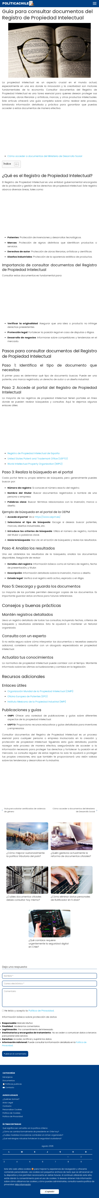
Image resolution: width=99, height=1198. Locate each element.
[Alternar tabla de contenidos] (15, 164)
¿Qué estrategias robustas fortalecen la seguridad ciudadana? (32, 1138)
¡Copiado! (49, 1191)
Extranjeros (8, 1077)
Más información (23, 1184)
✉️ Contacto (8, 1087)
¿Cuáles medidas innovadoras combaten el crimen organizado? (33, 1135)
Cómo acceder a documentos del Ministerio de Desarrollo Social (44, 156)
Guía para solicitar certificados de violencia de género (24, 810)
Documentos (9, 1080)
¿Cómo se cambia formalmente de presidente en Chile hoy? (31, 1131)
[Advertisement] (49, 131)
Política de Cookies (11, 1113)
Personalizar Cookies (12, 1109)
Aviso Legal (8, 1102)
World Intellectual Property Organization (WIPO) (35, 463)
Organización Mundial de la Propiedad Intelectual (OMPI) (40, 691)
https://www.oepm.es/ (47, 516)
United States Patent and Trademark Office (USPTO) (37, 458)
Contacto (7, 1106)
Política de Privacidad (41, 1010)
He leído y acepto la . (29, 1010)
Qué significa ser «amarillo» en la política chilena (25, 1128)
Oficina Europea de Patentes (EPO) (27, 696)
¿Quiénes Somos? (11, 1099)
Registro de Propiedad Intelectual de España (33, 453)
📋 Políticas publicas (12, 1084)
